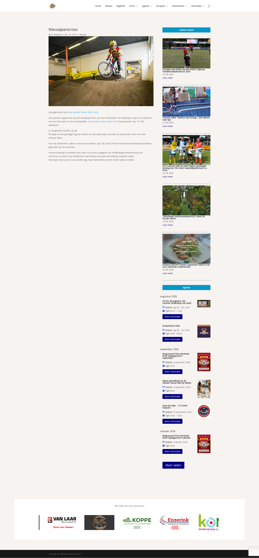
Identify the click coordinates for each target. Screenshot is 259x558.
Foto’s (132, 6)
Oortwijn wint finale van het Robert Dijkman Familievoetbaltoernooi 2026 (183, 70)
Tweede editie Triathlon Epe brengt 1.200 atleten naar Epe (186, 118)
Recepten (160, 6)
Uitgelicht (120, 6)
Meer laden (173, 465)
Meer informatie (172, 316)
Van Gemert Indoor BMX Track (83, 112)
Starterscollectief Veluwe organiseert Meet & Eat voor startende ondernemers (186, 265)
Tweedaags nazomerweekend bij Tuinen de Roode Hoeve (183, 217)
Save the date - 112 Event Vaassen (174, 406)
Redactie (58, 34)
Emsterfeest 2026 (171, 325)
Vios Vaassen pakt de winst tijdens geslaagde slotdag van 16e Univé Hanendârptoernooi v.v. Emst (184, 168)
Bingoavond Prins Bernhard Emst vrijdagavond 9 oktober (176, 436)
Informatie (196, 6)
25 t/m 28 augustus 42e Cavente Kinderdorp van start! (176, 302)
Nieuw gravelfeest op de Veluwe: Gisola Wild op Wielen (176, 381)
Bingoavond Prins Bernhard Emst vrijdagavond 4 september (175, 355)
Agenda (145, 6)
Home (98, 6)
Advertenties (178, 6)
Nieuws (108, 6)
